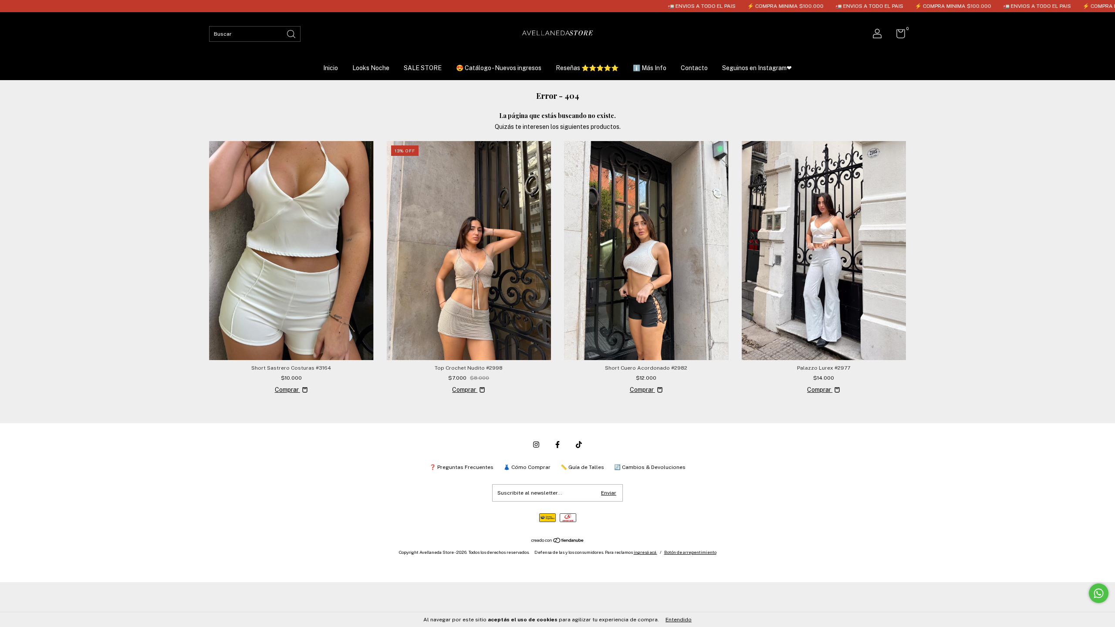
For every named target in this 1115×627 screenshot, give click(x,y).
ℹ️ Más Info (649, 67)
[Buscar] (292, 33)
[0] (897, 35)
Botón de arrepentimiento (690, 552)
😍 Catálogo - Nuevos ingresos (498, 67)
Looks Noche (370, 67)
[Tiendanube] (557, 541)
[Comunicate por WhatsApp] (1098, 593)
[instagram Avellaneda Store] (536, 444)
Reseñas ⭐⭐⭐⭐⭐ (587, 67)
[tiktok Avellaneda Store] (578, 444)
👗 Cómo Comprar (527, 467)
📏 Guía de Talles (582, 467)
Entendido (679, 620)
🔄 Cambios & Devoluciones (650, 467)
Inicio (330, 67)
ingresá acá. (645, 552)
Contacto (694, 67)
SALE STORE (423, 67)
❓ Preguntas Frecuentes (461, 467)
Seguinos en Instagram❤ (757, 67)
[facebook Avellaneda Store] (557, 444)
